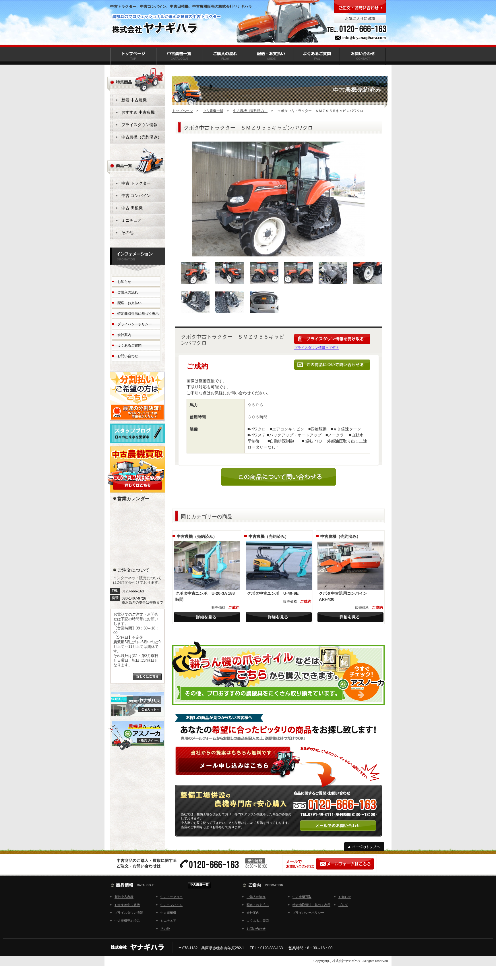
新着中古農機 (124, 897)
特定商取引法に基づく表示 (138, 314)
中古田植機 (168, 912)
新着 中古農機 (134, 100)
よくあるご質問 (129, 345)
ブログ (343, 905)
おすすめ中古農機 (127, 905)
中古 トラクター (136, 183)
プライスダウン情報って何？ (316, 348)
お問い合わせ (127, 356)
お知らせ (124, 282)
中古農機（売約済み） (250, 111)
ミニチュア (131, 220)
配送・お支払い (129, 303)
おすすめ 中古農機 (138, 112)
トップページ (182, 111)
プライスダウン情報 (139, 124)
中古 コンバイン (136, 195)
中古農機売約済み (127, 920)
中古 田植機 (132, 208)
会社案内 (124, 335)
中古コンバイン (171, 905)
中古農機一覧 (213, 111)
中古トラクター (171, 897)
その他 (127, 232)
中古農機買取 (301, 897)
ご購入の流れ (127, 292)
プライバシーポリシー (134, 324)
